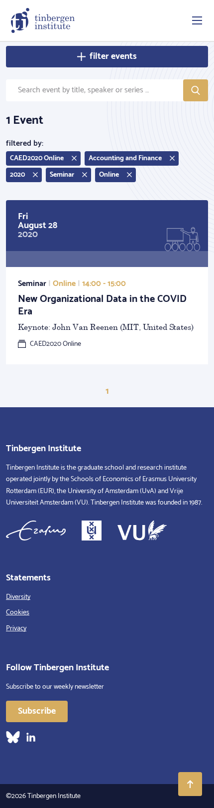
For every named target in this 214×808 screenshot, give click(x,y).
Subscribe (37, 711)
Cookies (17, 612)
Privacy (16, 628)
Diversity (18, 597)
